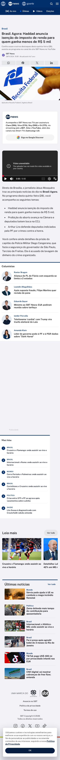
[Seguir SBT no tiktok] (44, 726)
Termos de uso (30, 710)
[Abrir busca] (51, 3)
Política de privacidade (30, 706)
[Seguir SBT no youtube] (37, 726)
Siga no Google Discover (32, 137)
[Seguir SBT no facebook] (23, 726)
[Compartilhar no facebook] (23, 63)
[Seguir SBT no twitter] (30, 726)
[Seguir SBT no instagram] (15, 726)
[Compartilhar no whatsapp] (8, 63)
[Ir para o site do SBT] (45, 693)
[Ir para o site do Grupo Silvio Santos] (25, 693)
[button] (21, 556)
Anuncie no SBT (30, 701)
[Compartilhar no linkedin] (51, 63)
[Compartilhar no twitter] (37, 63)
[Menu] (57, 3)
